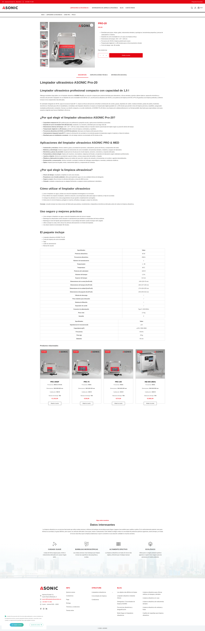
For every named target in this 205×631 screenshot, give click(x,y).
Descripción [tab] (82, 75)
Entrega (68, 603)
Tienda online (70, 610)
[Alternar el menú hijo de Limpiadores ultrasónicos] (112, 592)
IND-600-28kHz (150, 382)
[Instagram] (43, 609)
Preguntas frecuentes (197, 1)
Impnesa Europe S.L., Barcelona (13, 1)
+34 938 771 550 (29, 1)
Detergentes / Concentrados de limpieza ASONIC (126, 602)
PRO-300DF (54, 382)
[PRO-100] (118, 364)
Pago (67, 599)
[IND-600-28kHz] (150, 364)
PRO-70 (86, 382)
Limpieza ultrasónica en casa (151, 598)
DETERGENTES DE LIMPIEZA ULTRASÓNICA (105, 7)
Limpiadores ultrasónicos (79, 7)
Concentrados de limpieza (99, 596)
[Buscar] (192, 8)
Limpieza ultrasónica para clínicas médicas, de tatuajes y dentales (152, 593)
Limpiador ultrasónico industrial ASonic (126, 597)
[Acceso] (195, 8)
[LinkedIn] (46, 609)
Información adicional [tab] (119, 75)
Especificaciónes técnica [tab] (99, 75)
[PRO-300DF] (54, 364)
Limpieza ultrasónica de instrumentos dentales (153, 602)
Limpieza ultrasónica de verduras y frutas (152, 608)
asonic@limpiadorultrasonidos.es (51, 599)
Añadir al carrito (126, 55)
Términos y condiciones (73, 606)
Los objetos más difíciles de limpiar (127, 592)
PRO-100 (118, 382)
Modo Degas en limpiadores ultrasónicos (125, 614)
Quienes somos (70, 592)
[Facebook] (41, 609)
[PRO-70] (86, 364)
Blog (121, 7)
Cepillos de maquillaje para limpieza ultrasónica (153, 614)
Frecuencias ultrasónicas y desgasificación (124, 608)
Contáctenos (130, 7)
